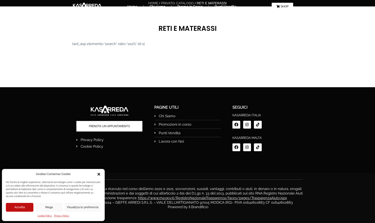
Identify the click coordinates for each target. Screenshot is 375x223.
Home (132, 6)
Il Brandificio (198, 207)
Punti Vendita (226, 6)
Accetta (19, 207)
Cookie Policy (45, 215)
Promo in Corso (190, 6)
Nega (49, 207)
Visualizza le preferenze (83, 207)
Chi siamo (157, 6)
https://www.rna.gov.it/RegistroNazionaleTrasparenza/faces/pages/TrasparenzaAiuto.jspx (212, 198)
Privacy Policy (61, 215)
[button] (99, 174)
